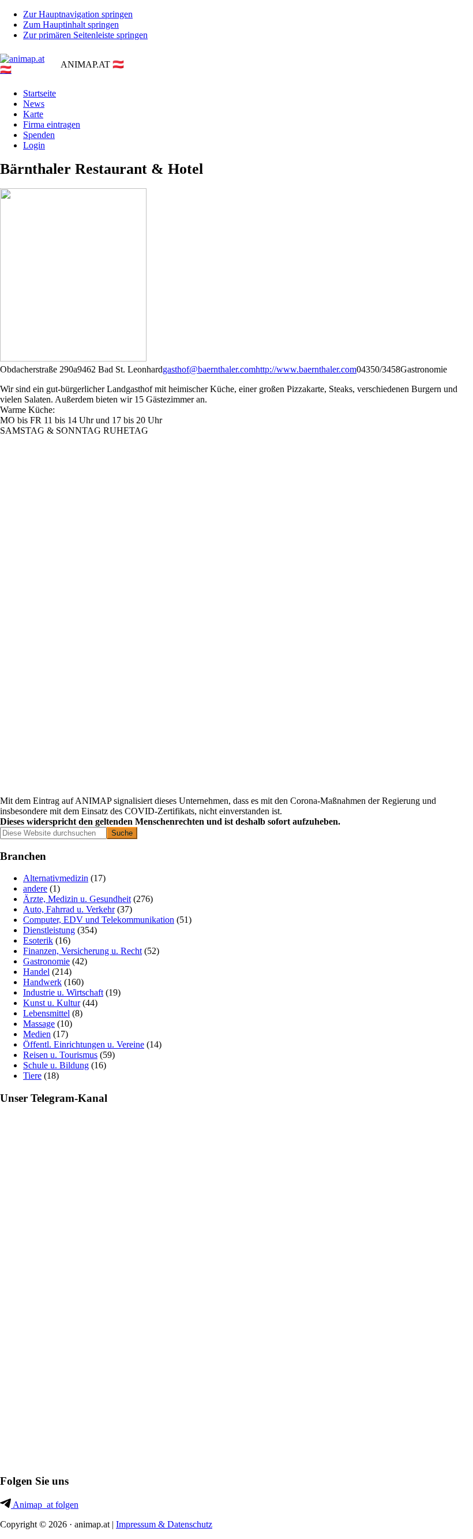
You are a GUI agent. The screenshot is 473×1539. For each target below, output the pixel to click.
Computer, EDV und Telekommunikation (98, 920)
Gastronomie (46, 961)
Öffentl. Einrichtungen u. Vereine (83, 1044)
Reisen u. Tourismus (60, 1055)
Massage (39, 1024)
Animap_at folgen (44, 1505)
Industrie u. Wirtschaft (63, 992)
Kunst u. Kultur (51, 1003)
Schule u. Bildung (56, 1065)
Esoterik (38, 940)
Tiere (32, 1075)
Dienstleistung (49, 930)
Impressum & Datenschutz (164, 1524)
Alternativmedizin (55, 878)
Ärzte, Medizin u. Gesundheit (77, 899)
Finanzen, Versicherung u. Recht (82, 951)
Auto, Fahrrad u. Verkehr (69, 909)
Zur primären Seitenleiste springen (85, 35)
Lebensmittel (46, 1013)
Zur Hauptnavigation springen (78, 14)
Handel (36, 972)
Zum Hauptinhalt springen (71, 24)
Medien (37, 1034)
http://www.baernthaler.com (306, 369)
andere (35, 888)
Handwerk (42, 982)
